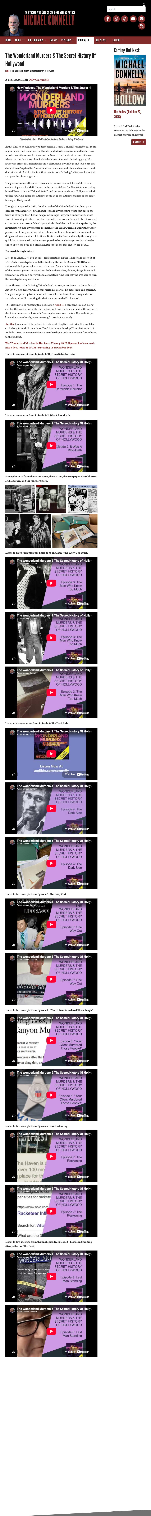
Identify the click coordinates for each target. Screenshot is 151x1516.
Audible (59, 305)
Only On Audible (39, 80)
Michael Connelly (49, 20)
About (18, 40)
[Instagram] (116, 18)
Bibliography (36, 40)
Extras (117, 40)
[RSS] (141, 26)
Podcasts (84, 40)
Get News (101, 40)
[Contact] (141, 18)
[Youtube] (133, 18)
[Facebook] (107, 18)
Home (8, 40)
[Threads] (124, 18)
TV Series (66, 40)
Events (54, 40)
